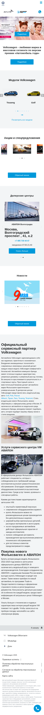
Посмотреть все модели (22, 120)
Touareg (21, 398)
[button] (1, 26)
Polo (11, 396)
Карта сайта (7, 676)
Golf (7, 396)
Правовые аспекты (11, 660)
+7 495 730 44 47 (22, 241)
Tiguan (10, 398)
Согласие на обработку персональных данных (19, 671)
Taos (15, 398)
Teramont (29, 398)
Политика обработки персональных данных (17, 665)
